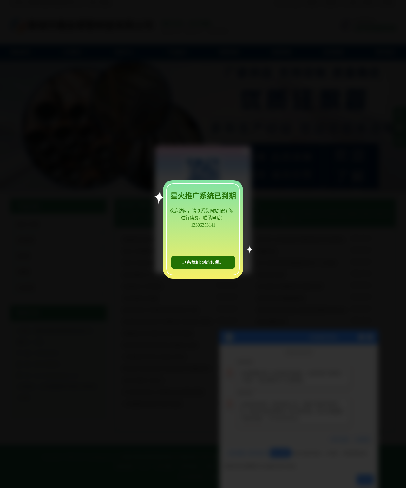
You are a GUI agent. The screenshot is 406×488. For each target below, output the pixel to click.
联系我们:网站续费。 (203, 262)
